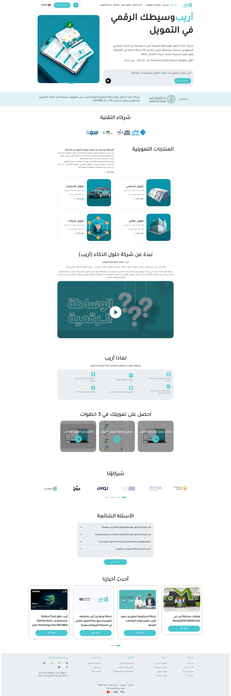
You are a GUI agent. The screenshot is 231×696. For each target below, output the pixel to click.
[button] (71, 83)
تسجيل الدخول (62, 5)
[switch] (77, 5)
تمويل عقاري (162, 672)
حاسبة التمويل (106, 5)
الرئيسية (174, 5)
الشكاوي (97, 668)
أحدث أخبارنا (137, 5)
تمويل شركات (161, 676)
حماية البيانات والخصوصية (123, 672)
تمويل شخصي (161, 663)
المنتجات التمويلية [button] (153, 5)
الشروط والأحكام (127, 663)
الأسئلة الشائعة (94, 663)
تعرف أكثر (110, 172)
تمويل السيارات (160, 668)
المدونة (116, 5)
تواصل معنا (126, 5)
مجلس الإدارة (188, 672)
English (44, 5)
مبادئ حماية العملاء (126, 668)
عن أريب (165, 5)
